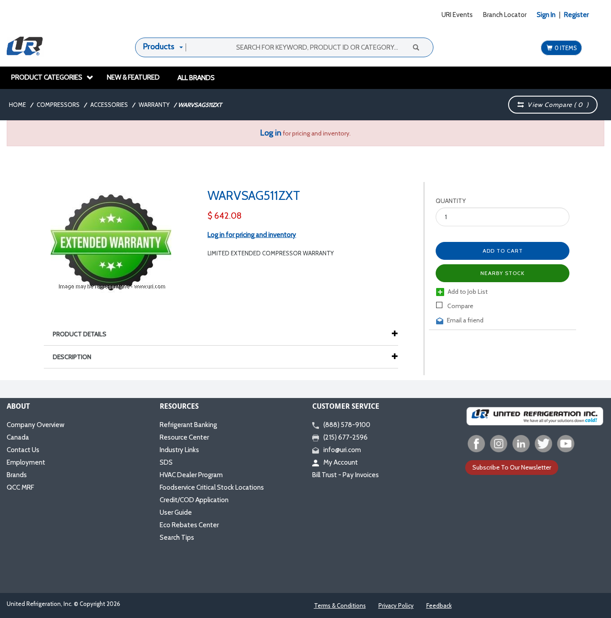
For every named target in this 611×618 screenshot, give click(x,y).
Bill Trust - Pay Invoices (345, 475)
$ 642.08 (225, 216)
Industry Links (179, 450)
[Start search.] (415, 47)
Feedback (439, 605)
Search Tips (177, 537)
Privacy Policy (396, 605)
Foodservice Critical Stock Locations (212, 487)
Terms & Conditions (340, 605)
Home (17, 104)
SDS (166, 462)
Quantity (451, 201)
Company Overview (35, 425)
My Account (340, 462)
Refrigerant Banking (188, 425)
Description (72, 357)
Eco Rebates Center (189, 525)
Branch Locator (504, 15)
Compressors (58, 104)
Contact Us (23, 450)
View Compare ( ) (556, 105)
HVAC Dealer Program (191, 475)
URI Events (457, 15)
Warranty (154, 104)
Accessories (109, 104)
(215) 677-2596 (345, 437)
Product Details (79, 334)
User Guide (176, 512)
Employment (26, 462)
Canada (18, 437)
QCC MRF (20, 487)
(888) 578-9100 (346, 425)
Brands (17, 475)
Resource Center (184, 437)
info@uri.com (342, 450)
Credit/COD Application (194, 500)
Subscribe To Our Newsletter (511, 467)
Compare (459, 306)
